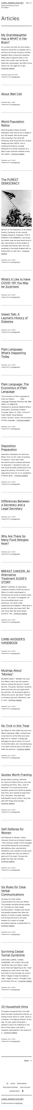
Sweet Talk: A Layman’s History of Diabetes (14, 318)
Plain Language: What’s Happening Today (13, 353)
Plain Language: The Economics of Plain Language (15, 387)
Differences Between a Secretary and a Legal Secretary (15, 504)
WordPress (19, 1103)
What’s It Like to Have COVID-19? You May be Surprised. (15, 283)
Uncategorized (15, 77)
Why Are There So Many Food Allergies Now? (15, 539)
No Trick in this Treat (15, 725)
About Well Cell (11, 94)
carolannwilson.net (12, 3)
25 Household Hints (14, 1006)
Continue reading (7, 68)
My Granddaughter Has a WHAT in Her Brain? (14, 38)
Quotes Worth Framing (16, 774)
